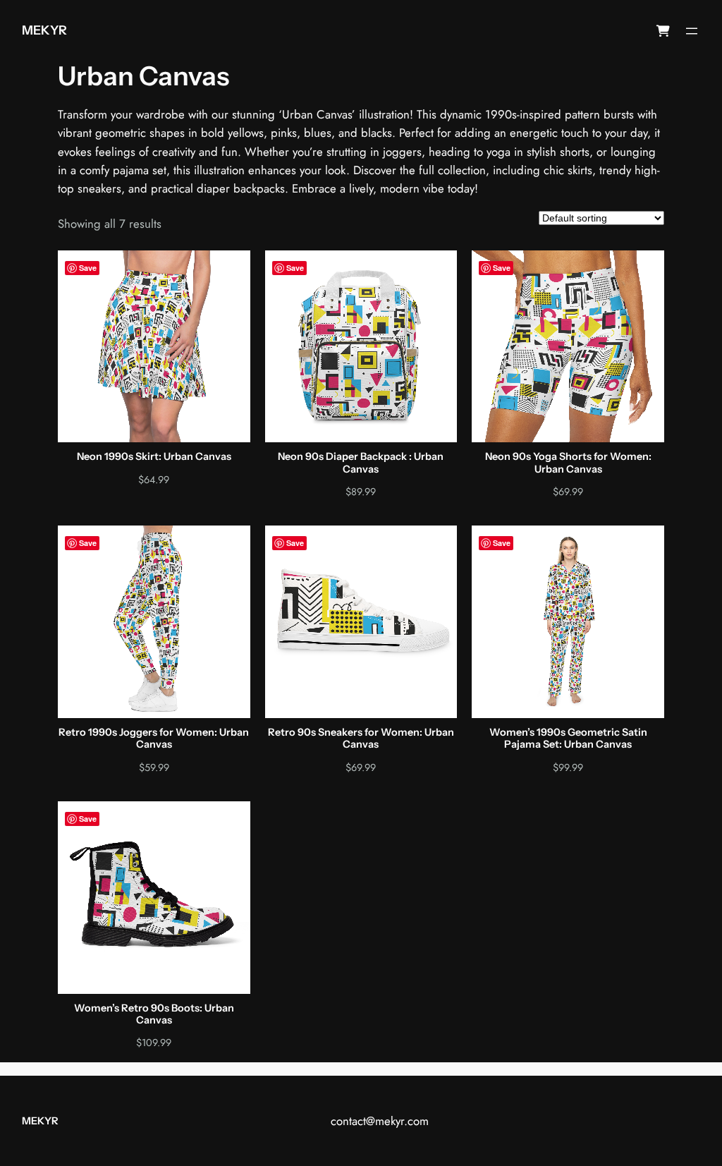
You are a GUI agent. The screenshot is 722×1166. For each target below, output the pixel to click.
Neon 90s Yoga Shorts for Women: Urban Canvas (568, 463)
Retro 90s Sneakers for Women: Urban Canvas (361, 739)
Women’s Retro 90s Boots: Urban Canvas (154, 1014)
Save (88, 267)
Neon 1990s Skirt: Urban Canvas (154, 457)
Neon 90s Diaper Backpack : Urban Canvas (360, 463)
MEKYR (44, 30)
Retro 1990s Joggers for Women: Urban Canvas (154, 739)
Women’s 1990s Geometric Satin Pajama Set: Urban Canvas (568, 739)
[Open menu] (691, 31)
